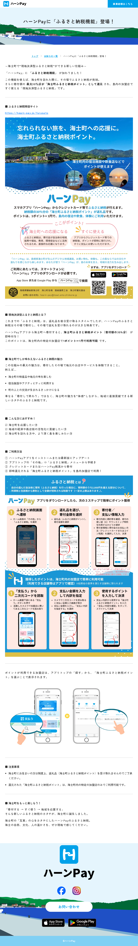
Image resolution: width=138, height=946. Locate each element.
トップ (34, 56)
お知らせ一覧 (51, 56)
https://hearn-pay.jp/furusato (26, 113)
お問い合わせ (69, 906)
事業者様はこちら (123, 4)
